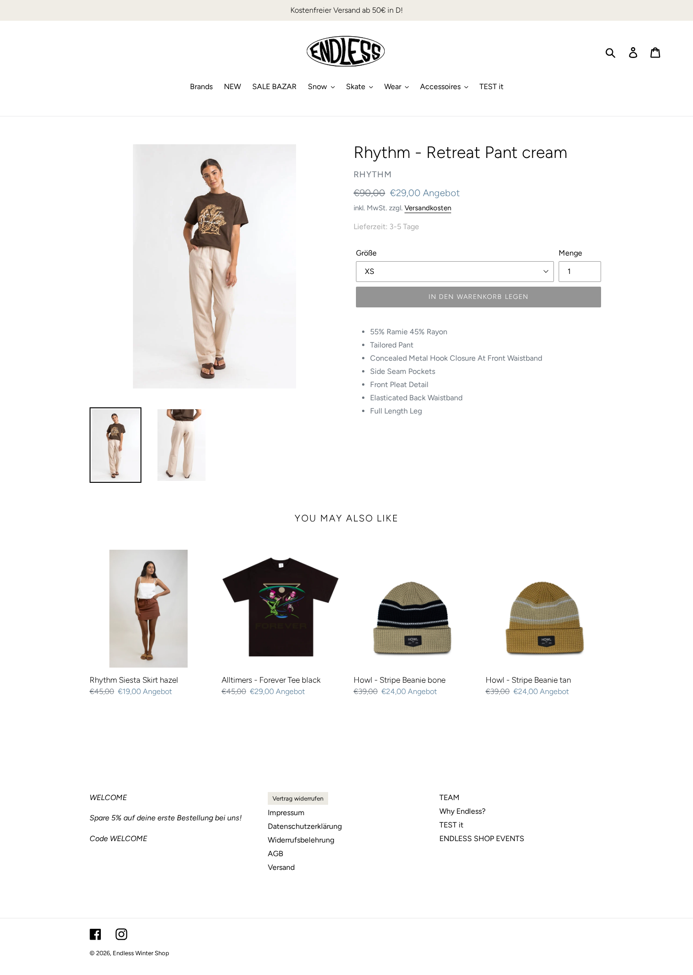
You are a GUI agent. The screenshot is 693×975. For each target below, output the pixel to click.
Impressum (286, 812)
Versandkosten (427, 208)
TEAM (449, 797)
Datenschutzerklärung (305, 826)
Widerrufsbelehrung (301, 839)
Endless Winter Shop (141, 953)
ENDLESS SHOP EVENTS (481, 838)
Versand (281, 867)
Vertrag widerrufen (297, 798)
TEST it (451, 824)
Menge (570, 252)
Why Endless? (462, 811)
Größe (366, 252)
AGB (275, 853)
